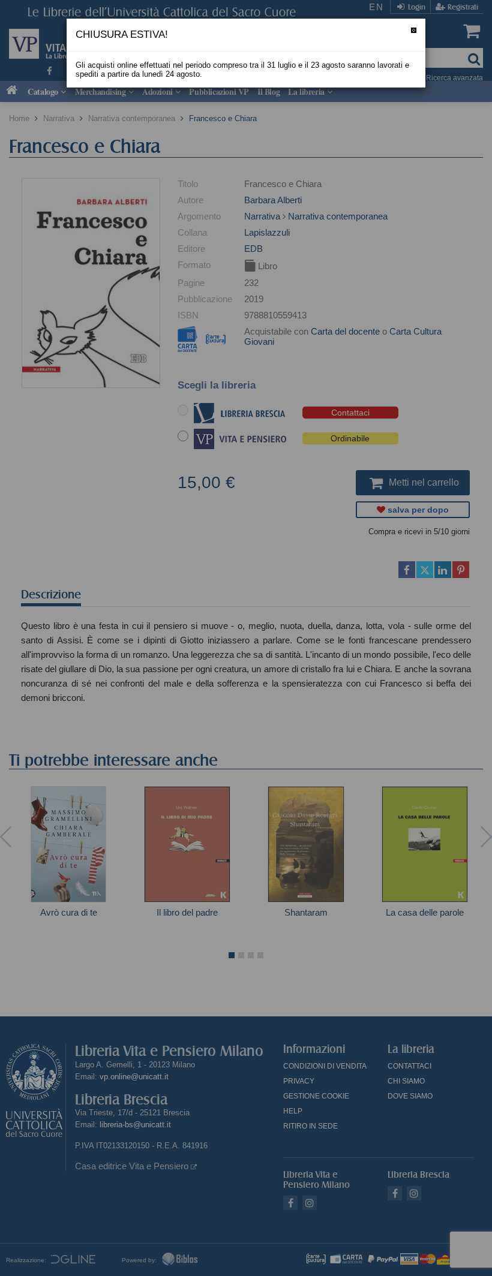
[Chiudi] (413, 30)
